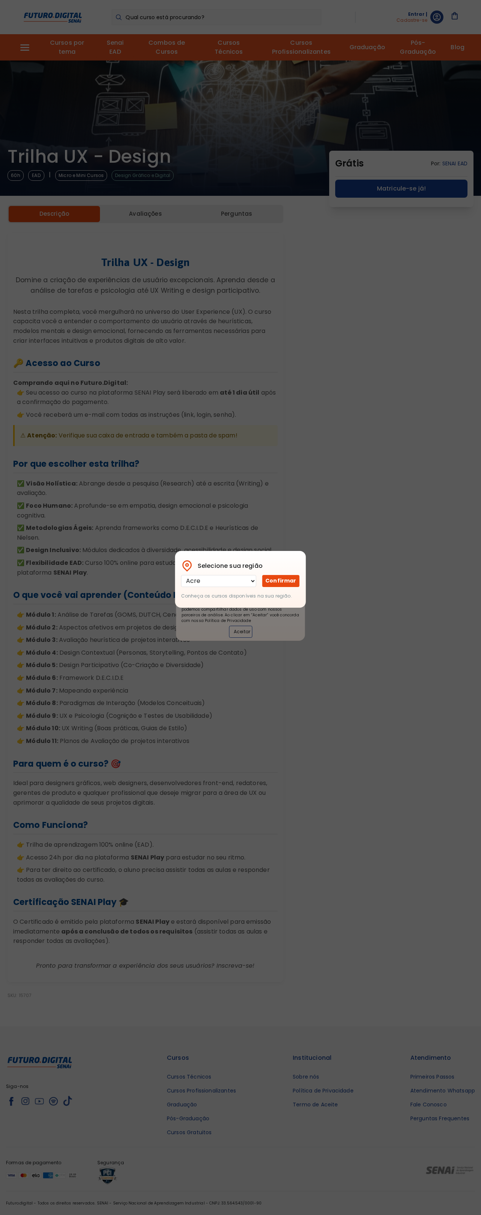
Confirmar (280, 580)
